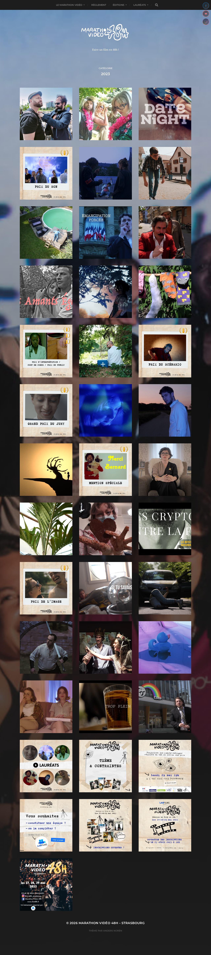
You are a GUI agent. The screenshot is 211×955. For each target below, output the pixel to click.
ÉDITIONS (118, 4)
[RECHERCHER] (156, 5)
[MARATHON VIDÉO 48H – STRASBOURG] (105, 32)
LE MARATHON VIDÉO (69, 4)
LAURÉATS (139, 4)
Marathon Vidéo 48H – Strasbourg (112, 923)
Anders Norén (112, 930)
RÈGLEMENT (98, 4)
